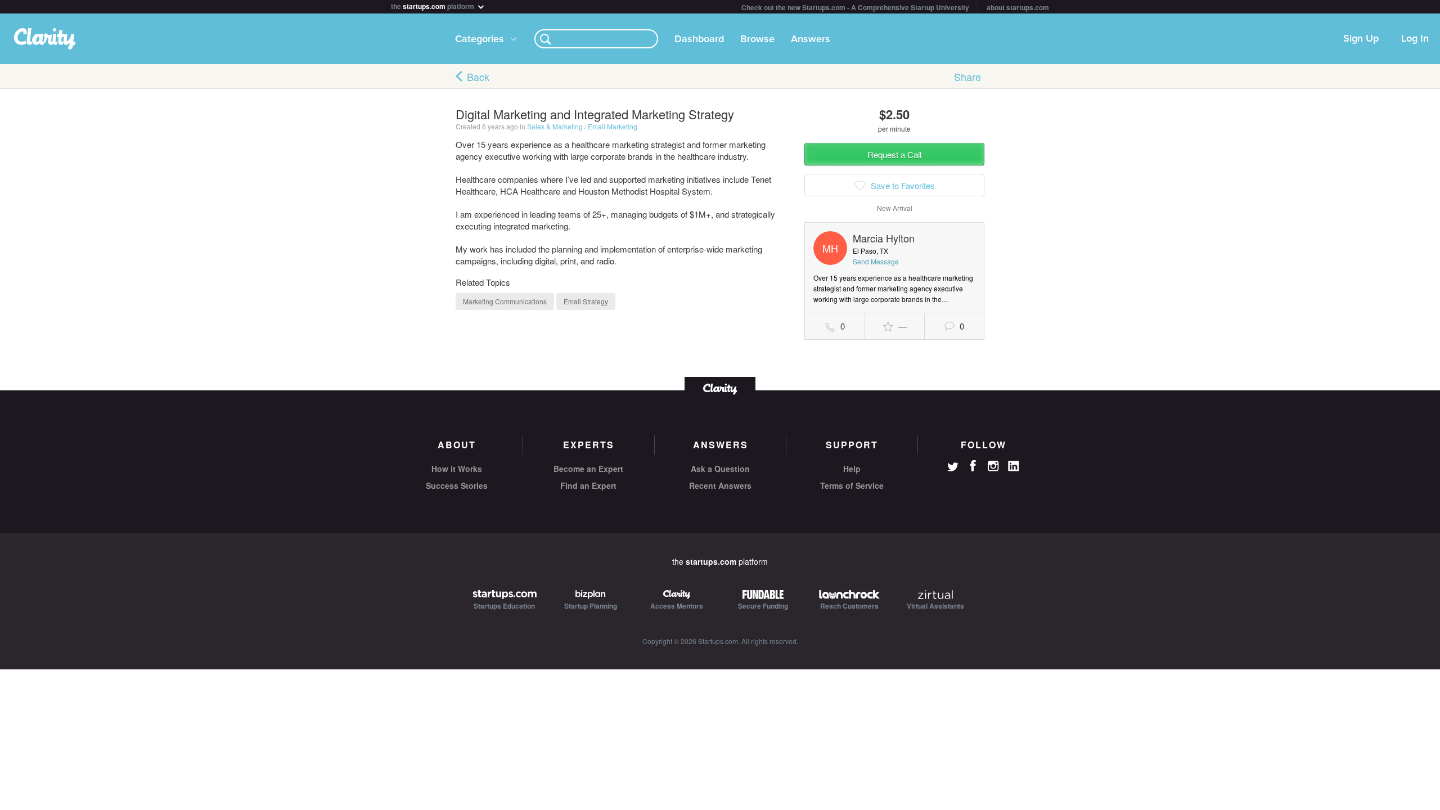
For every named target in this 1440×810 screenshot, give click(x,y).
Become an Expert (588, 468)
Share (967, 76)
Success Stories (457, 485)
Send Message (876, 261)
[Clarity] (720, 388)
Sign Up (1361, 39)
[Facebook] (973, 465)
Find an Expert (588, 485)
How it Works (456, 468)
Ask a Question (720, 468)
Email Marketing (612, 126)
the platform (433, 5)
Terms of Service (852, 485)
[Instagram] (993, 466)
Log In (1415, 39)
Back (478, 76)
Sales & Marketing (555, 126)
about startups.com (1018, 7)
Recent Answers (720, 485)
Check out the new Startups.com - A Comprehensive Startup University (855, 7)
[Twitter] (952, 468)
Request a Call (894, 154)
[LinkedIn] (1013, 466)
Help (852, 468)
